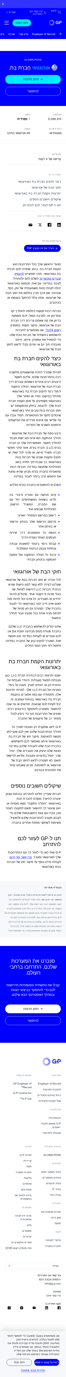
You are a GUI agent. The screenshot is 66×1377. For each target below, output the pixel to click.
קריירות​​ (27, 1160)
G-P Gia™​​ (26, 1098)
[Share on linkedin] (59, 225)
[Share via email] (30, 225)
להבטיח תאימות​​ (52, 1089)
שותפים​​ (27, 1183)
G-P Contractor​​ (22, 1092)
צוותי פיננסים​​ (53, 1183)
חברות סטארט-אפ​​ (51, 1211)
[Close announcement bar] (3, 4)
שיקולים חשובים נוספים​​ (45, 199)
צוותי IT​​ (56, 1189)
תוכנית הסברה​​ (53, 1246)
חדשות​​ (28, 1177)
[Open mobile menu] (6, 23)
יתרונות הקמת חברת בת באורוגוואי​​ (37, 193)
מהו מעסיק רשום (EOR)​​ (19, 1248)
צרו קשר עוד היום (21, 857)
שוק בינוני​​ (55, 1217)
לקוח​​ (29, 1166)
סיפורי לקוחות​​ (53, 1240)
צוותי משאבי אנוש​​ (51, 1171)
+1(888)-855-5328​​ (50, 1279)
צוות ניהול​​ (55, 1194)
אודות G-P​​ (26, 1154)
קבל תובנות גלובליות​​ (49, 1100)
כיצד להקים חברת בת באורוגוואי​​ (39, 181)
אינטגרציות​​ (55, 1117)
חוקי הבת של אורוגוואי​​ (46, 187)
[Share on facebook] (49, 225)
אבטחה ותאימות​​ (52, 1132)
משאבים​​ (27, 1230)
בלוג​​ (29, 1225)
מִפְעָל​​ (57, 1223)
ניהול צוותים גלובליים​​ (49, 1095)
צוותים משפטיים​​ (51, 1177)
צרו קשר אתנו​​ (53, 1295)
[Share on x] (40, 225)
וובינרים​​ (27, 1236)
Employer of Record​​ (49, 1083)
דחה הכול (19, 1362)
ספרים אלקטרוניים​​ (21, 1242)
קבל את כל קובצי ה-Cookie (46, 1362)
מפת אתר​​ (26, 1189)
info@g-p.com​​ (52, 1283)
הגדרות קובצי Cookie (33, 1370)
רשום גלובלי (53, 330)
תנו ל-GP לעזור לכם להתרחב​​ (41, 205)
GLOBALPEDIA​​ (52, 1154)
